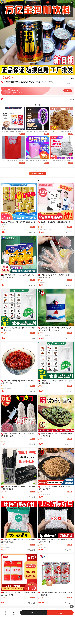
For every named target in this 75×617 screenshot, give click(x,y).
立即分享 (33, 612)
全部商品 (71, 99)
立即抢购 (67, 90)
